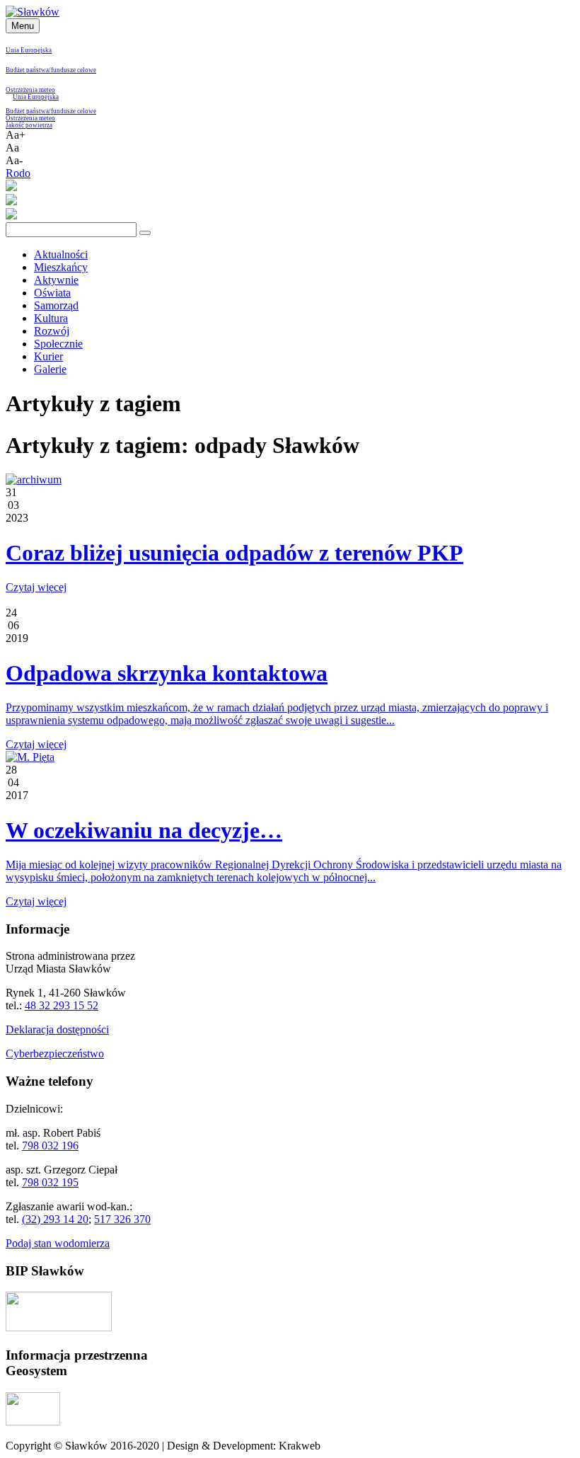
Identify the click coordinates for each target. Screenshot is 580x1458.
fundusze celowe (73, 70)
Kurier (48, 356)
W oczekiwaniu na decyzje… (144, 830)
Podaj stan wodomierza (58, 1243)
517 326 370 (122, 1219)
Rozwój (51, 331)
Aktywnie (56, 280)
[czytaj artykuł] (34, 479)
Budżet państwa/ (28, 70)
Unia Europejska (29, 50)
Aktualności (61, 254)
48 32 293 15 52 (61, 1005)
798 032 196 (50, 1146)
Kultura (51, 318)
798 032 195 (50, 1182)
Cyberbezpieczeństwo (55, 1053)
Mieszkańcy (61, 267)
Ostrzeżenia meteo (30, 89)
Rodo (18, 173)
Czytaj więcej (36, 587)
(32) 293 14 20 (55, 1219)
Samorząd (56, 305)
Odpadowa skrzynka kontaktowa (166, 673)
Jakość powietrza (29, 125)
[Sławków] (32, 12)
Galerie (50, 369)
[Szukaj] (145, 233)
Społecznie (58, 344)
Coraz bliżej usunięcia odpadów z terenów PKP (234, 553)
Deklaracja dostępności (57, 1029)
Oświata (52, 293)
